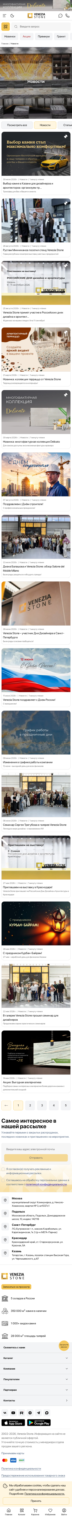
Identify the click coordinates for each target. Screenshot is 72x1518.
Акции (27, 36)
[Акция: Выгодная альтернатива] (36, 1062)
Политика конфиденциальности (21, 1468)
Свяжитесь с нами (14, 1347)
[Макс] (46, 1412)
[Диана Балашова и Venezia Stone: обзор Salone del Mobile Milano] (36, 546)
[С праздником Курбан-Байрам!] (36, 931)
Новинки (9, 36)
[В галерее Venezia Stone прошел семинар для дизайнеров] (36, 995)
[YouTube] (13, 1412)
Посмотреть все (17, 125)
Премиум (44, 36)
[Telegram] (38, 1412)
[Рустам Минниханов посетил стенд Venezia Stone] (36, 228)
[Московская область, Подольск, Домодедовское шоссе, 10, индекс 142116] (36, 1215)
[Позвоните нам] (67, 16)
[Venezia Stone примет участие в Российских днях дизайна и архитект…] (36, 292)
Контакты (9, 1400)
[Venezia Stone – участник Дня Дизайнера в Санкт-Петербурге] (36, 613)
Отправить (36, 1157)
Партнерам (10, 1389)
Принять (36, 1501)
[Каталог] (5, 26)
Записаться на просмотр (16, 1286)
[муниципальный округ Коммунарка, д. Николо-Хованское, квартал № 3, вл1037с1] (36, 1202)
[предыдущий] (6, 1105)
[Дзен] (30, 1412)
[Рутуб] (21, 1412)
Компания (9, 1368)
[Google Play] (39, 1422)
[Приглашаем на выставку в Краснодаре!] (36, 867)
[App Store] (13, 1422)
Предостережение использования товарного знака (33, 1475)
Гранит (61, 36)
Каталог (8, 1358)
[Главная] (36, 15)
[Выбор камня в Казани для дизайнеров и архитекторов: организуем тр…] (36, 163)
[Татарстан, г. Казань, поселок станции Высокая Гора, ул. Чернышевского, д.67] (36, 1254)
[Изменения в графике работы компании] (36, 740)
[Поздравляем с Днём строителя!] (36, 482)
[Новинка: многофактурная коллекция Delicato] (36, 419)
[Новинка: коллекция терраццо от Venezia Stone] (36, 357)
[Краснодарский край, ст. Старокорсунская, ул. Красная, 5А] (36, 1241)
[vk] (4, 1412)
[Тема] (4, 16)
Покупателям (11, 1379)
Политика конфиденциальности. (44, 1493)
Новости (45, 125)
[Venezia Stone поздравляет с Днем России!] (36, 677)
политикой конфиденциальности (46, 1184)
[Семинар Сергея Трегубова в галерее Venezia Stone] (36, 802)
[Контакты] (60, 16)
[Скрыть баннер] (68, 5)
